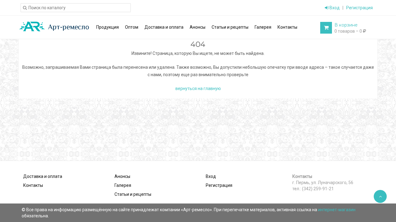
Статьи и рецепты (132, 194)
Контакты (33, 185)
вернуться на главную (198, 88)
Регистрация (359, 7)
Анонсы (122, 176)
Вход (334, 7)
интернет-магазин (336, 209)
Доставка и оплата (42, 176)
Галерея (122, 185)
